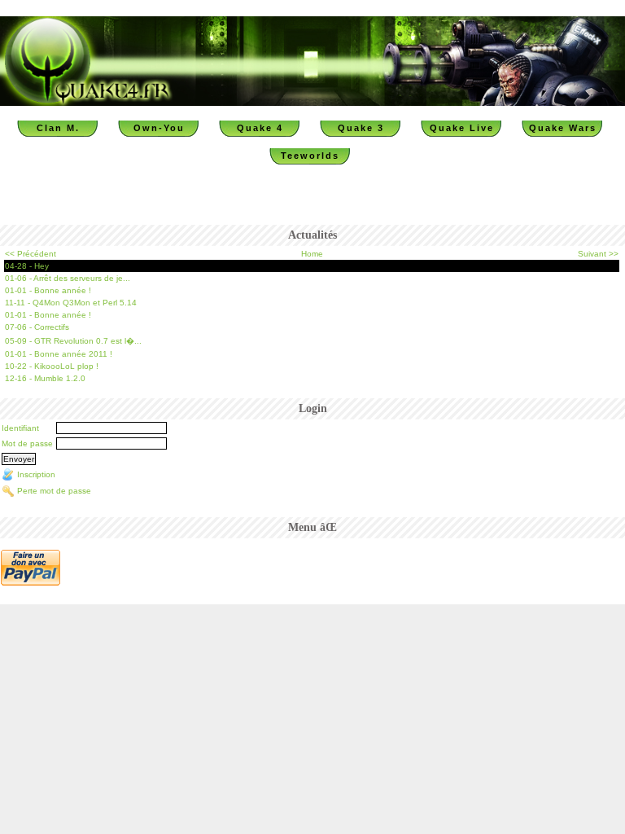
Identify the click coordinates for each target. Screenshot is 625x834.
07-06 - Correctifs (37, 327)
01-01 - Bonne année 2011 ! (58, 353)
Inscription (36, 474)
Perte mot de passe (54, 490)
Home (312, 253)
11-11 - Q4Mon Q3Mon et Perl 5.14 (71, 302)
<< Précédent (30, 253)
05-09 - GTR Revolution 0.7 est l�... (73, 340)
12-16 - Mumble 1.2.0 (45, 378)
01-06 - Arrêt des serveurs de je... (67, 278)
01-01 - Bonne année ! (48, 290)
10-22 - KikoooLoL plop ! (51, 366)
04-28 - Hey (27, 265)
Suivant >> (598, 253)
